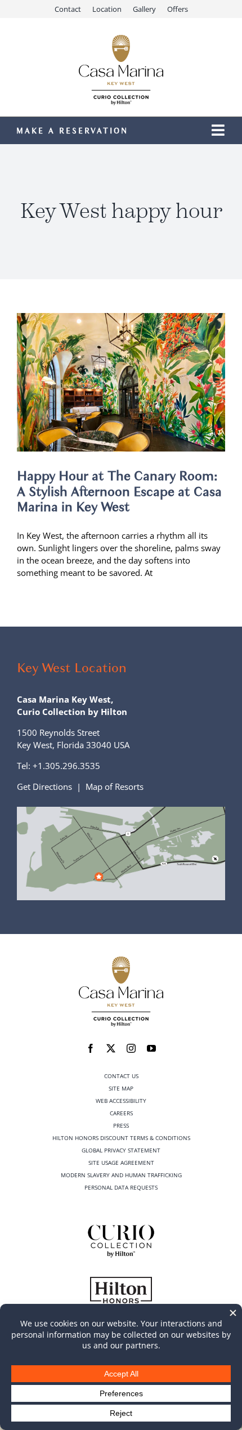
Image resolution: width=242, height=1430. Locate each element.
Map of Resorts (115, 786)
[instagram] (131, 1048)
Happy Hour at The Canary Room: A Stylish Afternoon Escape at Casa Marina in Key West (119, 491)
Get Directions (44, 786)
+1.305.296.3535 (66, 765)
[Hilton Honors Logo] (121, 1280)
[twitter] (110, 1048)
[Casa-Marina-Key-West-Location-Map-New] (121, 810)
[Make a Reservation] (89, 131)
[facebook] (90, 1048)
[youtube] (151, 1048)
